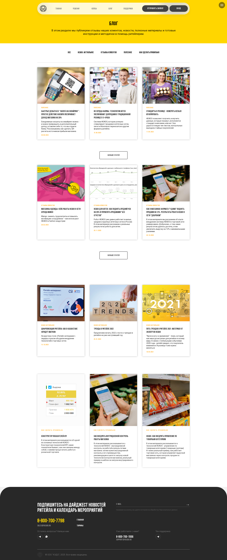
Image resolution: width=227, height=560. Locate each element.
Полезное (128, 52)
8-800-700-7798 (50, 521)
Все (69, 52)
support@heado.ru (123, 540)
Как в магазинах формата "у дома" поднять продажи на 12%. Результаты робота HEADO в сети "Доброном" (165, 212)
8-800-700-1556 (124, 536)
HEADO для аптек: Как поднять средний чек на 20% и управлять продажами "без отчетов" (112, 212)
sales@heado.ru (44, 526)
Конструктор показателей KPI (54, 436)
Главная (80, 520)
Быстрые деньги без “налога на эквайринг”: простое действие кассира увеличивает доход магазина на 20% (60, 114)
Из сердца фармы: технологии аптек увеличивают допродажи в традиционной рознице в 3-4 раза (112, 114)
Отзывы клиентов (109, 52)
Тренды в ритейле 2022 (103, 329)
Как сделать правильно (149, 52)
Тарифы (80, 526)
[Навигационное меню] (221, 5)
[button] (155, 8)
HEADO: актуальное (86, 52)
